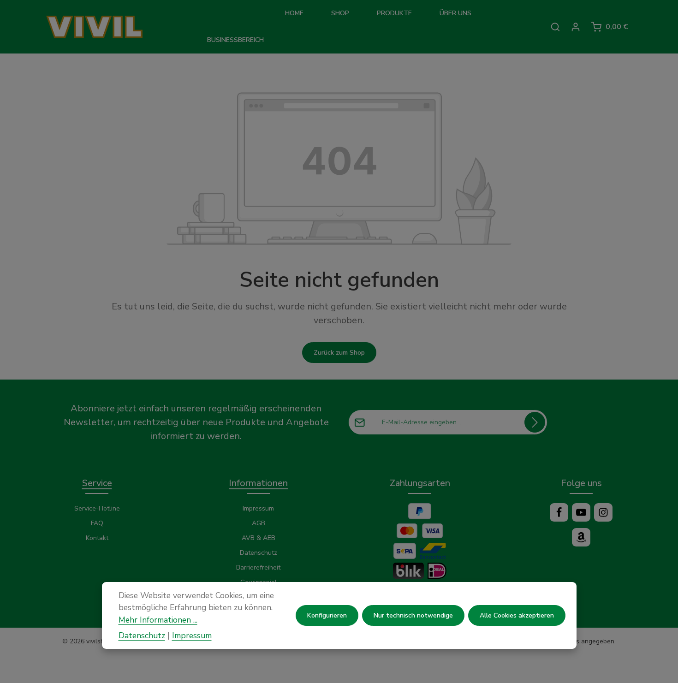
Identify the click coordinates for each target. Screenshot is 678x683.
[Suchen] (555, 27)
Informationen (258, 483)
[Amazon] (581, 537)
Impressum (258, 508)
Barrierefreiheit (258, 567)
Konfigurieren (327, 615)
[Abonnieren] (534, 422)
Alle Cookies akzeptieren (517, 615)
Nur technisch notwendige (413, 615)
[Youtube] (581, 512)
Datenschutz (258, 552)
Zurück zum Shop (339, 352)
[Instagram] (603, 512)
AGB (258, 523)
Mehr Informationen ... (158, 619)
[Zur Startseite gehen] (109, 27)
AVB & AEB (258, 538)
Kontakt (97, 538)
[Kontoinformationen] (575, 27)
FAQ (97, 523)
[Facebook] (559, 512)
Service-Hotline (97, 508)
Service (97, 483)
